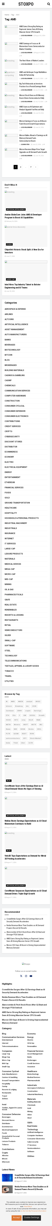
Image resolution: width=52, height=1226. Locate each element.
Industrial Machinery (16, 523)
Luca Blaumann (26, 35)
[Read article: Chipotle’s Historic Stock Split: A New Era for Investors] (26, 236)
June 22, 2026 (36, 144)
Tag (12, 15)
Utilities (9, 681)
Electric (9, 462)
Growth (42, 715)
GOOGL (32, 715)
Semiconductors (13, 630)
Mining (8, 584)
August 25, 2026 (40, 35)
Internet (9, 538)
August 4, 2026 (39, 52)
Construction (12, 401)
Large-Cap (11, 279)
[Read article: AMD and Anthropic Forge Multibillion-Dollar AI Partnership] (11, 75)
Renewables (11, 610)
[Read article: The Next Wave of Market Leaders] (11, 64)
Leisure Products (14, 554)
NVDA (23, 729)
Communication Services (17, 391)
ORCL (39, 729)
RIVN (32, 734)
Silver (8, 635)
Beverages (10, 345)
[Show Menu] (3, 4)
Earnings (37, 711)
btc (27, 706)
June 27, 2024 (10, 256)
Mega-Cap (10, 569)
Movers (17, 724)
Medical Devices (13, 564)
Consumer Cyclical (15, 406)
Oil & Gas (9, 589)
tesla (8, 743)
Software (10, 645)
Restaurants (11, 620)
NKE (15, 729)
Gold (7, 498)
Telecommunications (16, 661)
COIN (34, 706)
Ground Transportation (17, 503)
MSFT (25, 724)
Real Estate (11, 605)
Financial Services (14, 488)
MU (41, 724)
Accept (16, 1217)
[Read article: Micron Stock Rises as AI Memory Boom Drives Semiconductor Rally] (11, 99)
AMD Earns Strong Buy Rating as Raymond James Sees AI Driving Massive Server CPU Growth (31, 29)
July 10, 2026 (39, 101)
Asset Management (14, 329)
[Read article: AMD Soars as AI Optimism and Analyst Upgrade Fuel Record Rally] (11, 110)
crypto (28, 711)
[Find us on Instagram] (26, 976)
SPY (25, 738)
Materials (10, 559)
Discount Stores (13, 442)
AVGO (38, 701)
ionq (23, 720)
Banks (8, 340)
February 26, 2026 (11, 221)
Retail (8, 625)
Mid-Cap (9, 579)
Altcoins (9, 319)
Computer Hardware (15, 396)
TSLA (15, 743)
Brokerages (11, 365)
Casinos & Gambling (15, 375)
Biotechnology (12, 350)
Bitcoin (8, 355)
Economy (9, 457)
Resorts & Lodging (14, 615)
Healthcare (11, 508)
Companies (7, 1051)
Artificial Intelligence (16, 209)
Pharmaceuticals (14, 595)
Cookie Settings (31, 1217)
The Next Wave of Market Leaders (31, 60)
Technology (11, 656)
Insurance (10, 533)
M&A (38, 720)
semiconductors (13, 738)
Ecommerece (11, 452)
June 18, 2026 (39, 155)
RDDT (24, 734)
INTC (16, 720)
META (8, 724)
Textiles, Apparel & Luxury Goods (22, 666)
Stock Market (35, 738)
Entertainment (12, 477)
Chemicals (10, 385)
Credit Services (13, 426)
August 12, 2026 (11, 792)
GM (24, 715)
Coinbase (10, 711)
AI (7, 701)
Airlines (9, 314)
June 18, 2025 (10, 291)
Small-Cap (10, 640)
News (8, 729)
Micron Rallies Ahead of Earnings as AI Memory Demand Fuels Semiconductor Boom (33, 138)
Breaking (19, 706)
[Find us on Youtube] (31, 976)
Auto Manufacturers (16, 334)
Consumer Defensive (15, 411)
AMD (17, 15)
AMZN (20, 701)
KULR (31, 720)
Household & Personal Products (22, 518)
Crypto (8, 431)
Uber (23, 743)
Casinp (8, 380)
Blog (7, 360)
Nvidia (31, 729)
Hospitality (11, 513)
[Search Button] (48, 4)
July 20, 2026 (39, 90)
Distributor (11, 447)
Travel (8, 676)
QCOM (16, 734)
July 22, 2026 (39, 78)
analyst (29, 701)
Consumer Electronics (16, 416)
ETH (7, 715)
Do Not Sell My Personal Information (33, 1211)
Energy (8, 472)
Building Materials (14, 370)
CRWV (19, 711)
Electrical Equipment (16, 467)
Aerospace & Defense (15, 309)
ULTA (31, 743)
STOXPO (25, 4)
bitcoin (9, 706)
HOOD (8, 720)
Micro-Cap (10, 574)
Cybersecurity (12, 437)
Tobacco (9, 671)
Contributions (12, 421)
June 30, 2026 (39, 113)
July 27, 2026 (39, 64)
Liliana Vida (25, 144)
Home (7, 15)
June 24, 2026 (39, 127)
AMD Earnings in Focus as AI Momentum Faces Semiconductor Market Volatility (32, 46)
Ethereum (10, 482)
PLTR (8, 734)
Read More (28, 1206)
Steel (7, 651)
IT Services (10, 544)
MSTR (33, 724)
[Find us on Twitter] (21, 976)
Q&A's (7, 600)
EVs (14, 715)
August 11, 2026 (11, 862)
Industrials (11, 528)
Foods (9, 244)
